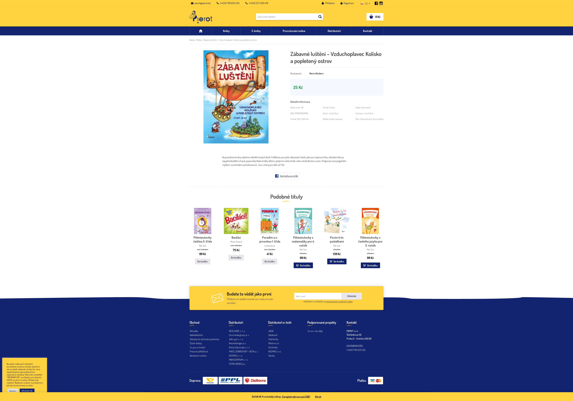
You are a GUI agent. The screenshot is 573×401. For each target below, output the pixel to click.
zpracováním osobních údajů (339, 301)
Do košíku (202, 261)
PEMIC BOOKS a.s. (237, 363)
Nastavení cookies (198, 355)
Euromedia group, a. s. (239, 335)
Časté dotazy (196, 343)
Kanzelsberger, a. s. (238, 343)
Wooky (271, 355)
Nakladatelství (196, 335)
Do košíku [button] (305, 265)
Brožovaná (366, 107)
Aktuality (194, 331)
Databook (272, 335)
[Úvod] (201, 30)
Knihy (199, 40)
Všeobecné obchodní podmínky (204, 339)
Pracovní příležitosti (199, 351)
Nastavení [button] (12, 391)
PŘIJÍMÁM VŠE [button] (27, 391)
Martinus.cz (273, 343)
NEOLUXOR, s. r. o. (237, 331)
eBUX (271, 331)
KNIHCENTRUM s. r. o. (238, 359)
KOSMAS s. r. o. (236, 355)
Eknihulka (273, 347)
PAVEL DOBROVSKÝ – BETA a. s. (243, 351)
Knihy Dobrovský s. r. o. (239, 347)
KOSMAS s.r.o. (274, 351)
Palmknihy (273, 339)
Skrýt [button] (318, 396)
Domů (192, 40)
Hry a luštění (378, 119)
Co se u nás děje (315, 331)
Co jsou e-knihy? (197, 347)
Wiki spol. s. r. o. (236, 339)
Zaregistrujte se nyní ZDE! (296, 396)
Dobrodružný (366, 119)
